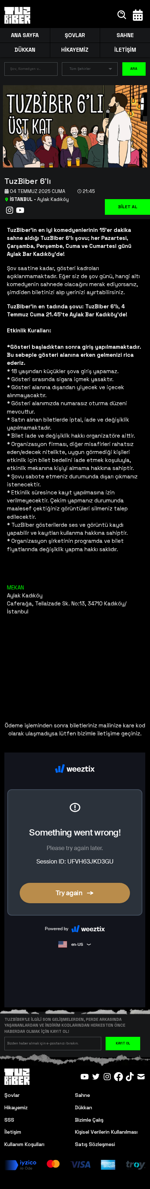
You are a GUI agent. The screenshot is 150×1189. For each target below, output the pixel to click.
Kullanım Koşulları (24, 1144)
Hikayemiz (16, 1107)
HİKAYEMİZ (74, 49)
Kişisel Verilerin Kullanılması (106, 1132)
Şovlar (12, 1095)
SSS (9, 1120)
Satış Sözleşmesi (95, 1144)
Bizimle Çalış (89, 1120)
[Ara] (122, 15)
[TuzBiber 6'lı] (72, 126)
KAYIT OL (123, 1043)
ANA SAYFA (25, 35)
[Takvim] (138, 15)
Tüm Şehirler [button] (80, 69)
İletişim (12, 1132)
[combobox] (25, 70)
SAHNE (125, 35)
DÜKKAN (25, 49)
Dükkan (83, 1107)
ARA (133, 69)
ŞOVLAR (75, 35)
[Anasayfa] (17, 15)
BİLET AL (127, 207)
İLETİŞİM (125, 49)
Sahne (82, 1095)
